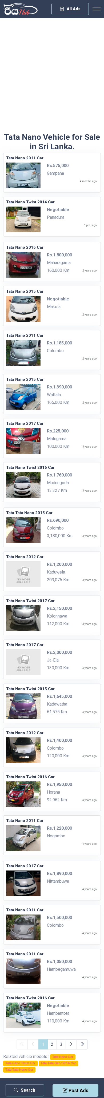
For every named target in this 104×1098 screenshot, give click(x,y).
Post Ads (77, 1090)
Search (28, 1090)
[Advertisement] (52, 78)
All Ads (74, 8)
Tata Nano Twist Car (20, 1063)
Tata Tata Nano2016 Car (58, 1063)
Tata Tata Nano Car (19, 1069)
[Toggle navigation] (96, 9)
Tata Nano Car (62, 1056)
